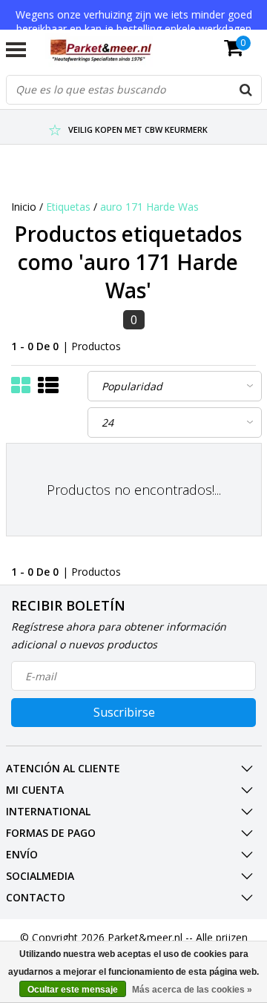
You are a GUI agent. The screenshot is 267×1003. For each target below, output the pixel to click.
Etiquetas (68, 207)
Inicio (23, 207)
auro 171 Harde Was (149, 207)
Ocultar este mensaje (72, 989)
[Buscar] (246, 89)
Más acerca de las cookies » (192, 989)
